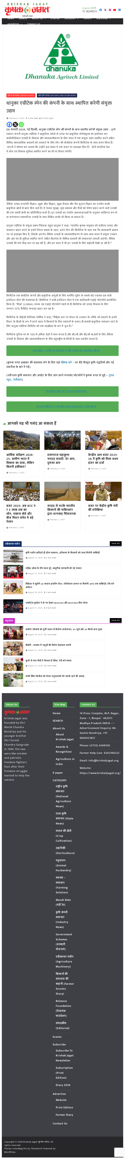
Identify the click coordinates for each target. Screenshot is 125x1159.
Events (88, 18)
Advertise (13, 24)
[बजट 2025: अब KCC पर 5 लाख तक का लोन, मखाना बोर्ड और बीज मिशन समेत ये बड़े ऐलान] (21, 484)
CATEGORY (70, 18)
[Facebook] (9, 124)
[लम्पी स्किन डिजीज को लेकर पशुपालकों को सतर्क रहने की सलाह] (13, 680)
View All (116, 543)
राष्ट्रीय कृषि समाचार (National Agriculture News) (57, 95)
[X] (15, 124)
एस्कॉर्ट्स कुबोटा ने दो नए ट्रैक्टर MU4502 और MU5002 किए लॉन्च (57, 603)
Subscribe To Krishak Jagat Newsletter (65, 1055)
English (86, 8)
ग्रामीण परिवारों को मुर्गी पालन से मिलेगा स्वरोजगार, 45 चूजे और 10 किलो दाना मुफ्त (64, 629)
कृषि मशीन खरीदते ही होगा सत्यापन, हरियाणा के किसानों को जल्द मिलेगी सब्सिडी (63, 553)
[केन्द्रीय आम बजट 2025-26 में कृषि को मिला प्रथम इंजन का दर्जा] (103, 433)
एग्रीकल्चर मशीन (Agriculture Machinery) (65, 961)
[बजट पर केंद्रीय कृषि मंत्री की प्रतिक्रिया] (103, 484)
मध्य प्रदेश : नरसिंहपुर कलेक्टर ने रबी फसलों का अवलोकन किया (66, 350)
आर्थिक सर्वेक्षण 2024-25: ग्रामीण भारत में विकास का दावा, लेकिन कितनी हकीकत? (20, 460)
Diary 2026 (63, 1085)
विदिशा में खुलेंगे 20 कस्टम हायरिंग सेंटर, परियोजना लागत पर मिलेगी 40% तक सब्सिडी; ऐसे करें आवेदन (70, 585)
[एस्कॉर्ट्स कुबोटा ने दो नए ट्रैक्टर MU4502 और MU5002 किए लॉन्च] (13, 606)
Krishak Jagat (47, 118)
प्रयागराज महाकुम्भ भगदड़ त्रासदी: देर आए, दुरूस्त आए (61, 458)
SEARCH (23, 18)
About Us (37, 18)
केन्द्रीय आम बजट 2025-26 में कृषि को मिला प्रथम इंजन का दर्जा (103, 458)
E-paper (55, 18)
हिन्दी (94, 8)
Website (61, 1100)
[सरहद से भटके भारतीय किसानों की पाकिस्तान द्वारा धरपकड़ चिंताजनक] (62, 484)
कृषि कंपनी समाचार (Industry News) (21, 95)
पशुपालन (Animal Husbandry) (63, 865)
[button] (44, 18)
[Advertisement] (62, 179)
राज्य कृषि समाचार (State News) (64, 818)
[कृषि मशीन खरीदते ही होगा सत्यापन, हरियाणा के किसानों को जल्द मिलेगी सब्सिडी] (13, 556)
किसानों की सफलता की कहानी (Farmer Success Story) (65, 984)
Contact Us (33, 24)
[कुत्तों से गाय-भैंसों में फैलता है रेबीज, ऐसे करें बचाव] (13, 664)
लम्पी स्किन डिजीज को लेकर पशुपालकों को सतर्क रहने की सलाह (55, 676)
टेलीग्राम (17, 380)
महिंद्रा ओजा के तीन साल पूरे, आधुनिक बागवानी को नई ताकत (54, 568)
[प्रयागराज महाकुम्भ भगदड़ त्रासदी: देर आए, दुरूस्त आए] (62, 433)
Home (10, 18)
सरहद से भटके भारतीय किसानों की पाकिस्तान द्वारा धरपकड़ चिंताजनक (61, 509)
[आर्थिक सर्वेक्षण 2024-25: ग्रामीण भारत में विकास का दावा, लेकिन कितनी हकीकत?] (21, 433)
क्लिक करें (66, 362)
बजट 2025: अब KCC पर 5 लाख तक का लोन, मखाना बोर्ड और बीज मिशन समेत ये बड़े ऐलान (21, 513)
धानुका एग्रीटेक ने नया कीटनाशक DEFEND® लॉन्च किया (66, 406)
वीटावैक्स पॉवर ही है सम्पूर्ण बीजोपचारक (66, 391)
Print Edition (64, 1107)
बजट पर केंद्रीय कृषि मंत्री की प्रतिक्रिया (103, 507)
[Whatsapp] (21, 124)
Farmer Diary (64, 1115)
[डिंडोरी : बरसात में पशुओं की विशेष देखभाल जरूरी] (13, 648)
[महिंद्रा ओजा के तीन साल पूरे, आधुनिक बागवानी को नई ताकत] (13, 572)
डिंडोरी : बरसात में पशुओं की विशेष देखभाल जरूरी (48, 645)
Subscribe (102, 18)
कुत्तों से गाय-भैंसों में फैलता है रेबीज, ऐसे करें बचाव (48, 661)
